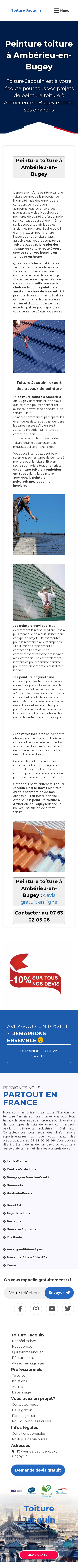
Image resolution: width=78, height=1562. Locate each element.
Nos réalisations (24, 1341)
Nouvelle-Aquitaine (21, 1229)
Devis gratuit (22, 1410)
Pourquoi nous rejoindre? (32, 1421)
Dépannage (21, 1392)
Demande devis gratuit (38, 1470)
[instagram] (36, 1309)
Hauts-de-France (20, 1193)
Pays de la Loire (19, 1213)
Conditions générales (28, 1434)
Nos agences (22, 1346)
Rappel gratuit (23, 1416)
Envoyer (57, 1292)
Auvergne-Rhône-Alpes (25, 1249)
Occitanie (14, 1237)
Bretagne (14, 1221)
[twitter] (68, 1309)
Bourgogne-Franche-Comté (28, 1177)
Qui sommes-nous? (27, 1352)
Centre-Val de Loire (22, 1169)
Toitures (18, 1375)
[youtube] (52, 1309)
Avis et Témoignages (28, 1363)
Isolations (19, 1381)
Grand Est (14, 1205)
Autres (17, 1387)
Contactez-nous (25, 1404)
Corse (11, 1265)
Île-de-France (17, 1161)
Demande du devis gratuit (39, 1053)
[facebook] (20, 1309)
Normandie (15, 1185)
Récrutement (23, 1358)
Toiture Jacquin (26, 10)
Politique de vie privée (30, 1439)
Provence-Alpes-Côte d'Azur (29, 1257)
